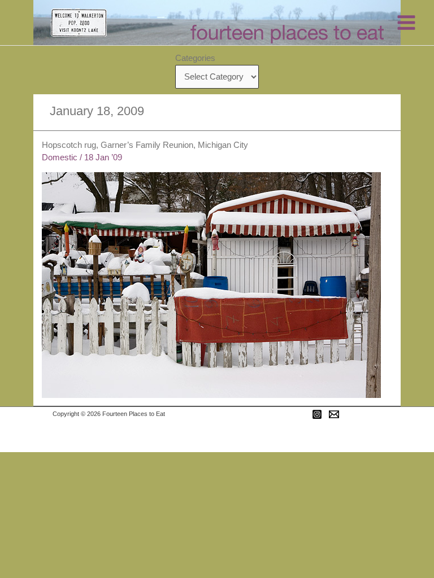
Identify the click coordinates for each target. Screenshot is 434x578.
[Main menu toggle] (406, 22)
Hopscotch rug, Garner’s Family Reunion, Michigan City (145, 145)
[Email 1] (334, 414)
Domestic (59, 157)
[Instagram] (317, 414)
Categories (195, 58)
